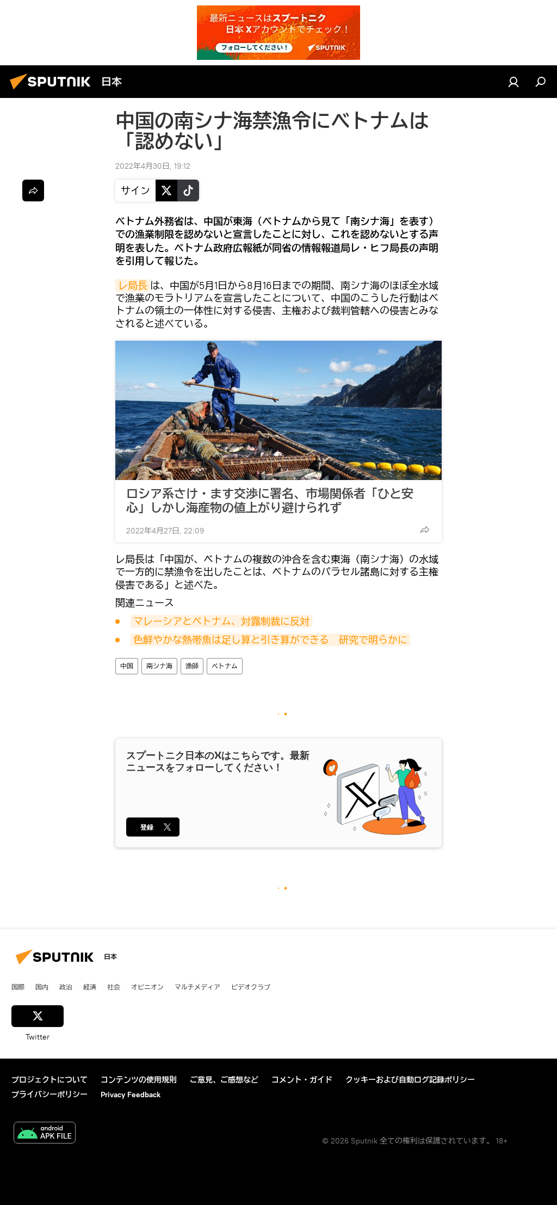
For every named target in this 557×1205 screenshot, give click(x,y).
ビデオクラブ (250, 987)
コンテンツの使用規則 (139, 1080)
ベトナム (225, 666)
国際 (17, 987)
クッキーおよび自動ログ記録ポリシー (410, 1080)
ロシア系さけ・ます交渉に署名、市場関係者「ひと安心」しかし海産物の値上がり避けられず (269, 501)
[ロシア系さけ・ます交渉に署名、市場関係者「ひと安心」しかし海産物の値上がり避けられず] (278, 410)
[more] (425, 529)
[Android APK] (45, 1134)
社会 (113, 987)
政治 (65, 987)
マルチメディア (197, 987)
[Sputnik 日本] (53, 91)
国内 (41, 987)
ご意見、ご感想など (224, 1080)
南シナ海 (159, 666)
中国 (126, 666)
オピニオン (147, 987)
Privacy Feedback (130, 1094)
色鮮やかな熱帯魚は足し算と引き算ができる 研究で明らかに (270, 640)
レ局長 (132, 285)
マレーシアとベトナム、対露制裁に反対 (221, 621)
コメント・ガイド (301, 1080)
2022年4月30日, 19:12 (152, 166)
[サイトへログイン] (513, 82)
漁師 (192, 666)
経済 (89, 987)
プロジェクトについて (49, 1080)
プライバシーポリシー (49, 1094)
